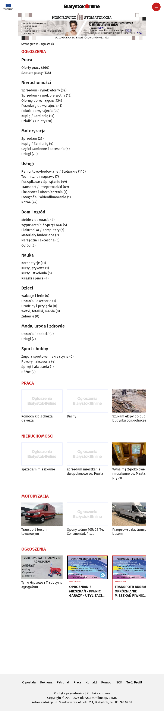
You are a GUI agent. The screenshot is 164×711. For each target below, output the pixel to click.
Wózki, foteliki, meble (38, 311)
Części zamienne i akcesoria (43, 149)
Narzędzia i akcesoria (38, 240)
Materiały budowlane (37, 235)
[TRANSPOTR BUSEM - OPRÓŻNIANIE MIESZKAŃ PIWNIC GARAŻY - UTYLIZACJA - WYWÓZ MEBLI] (133, 567)
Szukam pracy (32, 73)
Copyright (54, 698)
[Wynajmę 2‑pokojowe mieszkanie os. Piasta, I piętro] (133, 454)
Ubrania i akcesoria (36, 301)
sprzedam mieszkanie (38, 469)
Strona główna (29, 44)
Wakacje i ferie (32, 296)
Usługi (26, 154)
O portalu (29, 682)
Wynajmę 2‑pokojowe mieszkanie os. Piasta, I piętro (130, 473)
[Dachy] (87, 401)
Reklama (46, 682)
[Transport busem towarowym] (42, 514)
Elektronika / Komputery (40, 230)
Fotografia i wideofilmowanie (43, 197)
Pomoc (106, 682)
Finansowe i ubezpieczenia (42, 192)
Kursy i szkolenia (34, 273)
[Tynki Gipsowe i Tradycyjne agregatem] (42, 567)
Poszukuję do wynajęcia (39, 106)
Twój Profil (134, 682)
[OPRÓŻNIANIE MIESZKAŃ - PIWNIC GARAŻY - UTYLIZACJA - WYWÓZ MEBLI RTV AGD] (87, 567)
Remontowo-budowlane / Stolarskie (49, 171)
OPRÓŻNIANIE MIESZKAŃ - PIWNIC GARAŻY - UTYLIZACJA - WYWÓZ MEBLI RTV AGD (86, 591)
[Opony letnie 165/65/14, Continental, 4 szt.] (87, 514)
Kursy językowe (32, 268)
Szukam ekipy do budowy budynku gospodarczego (132, 418)
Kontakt (91, 682)
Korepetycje (30, 263)
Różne (26, 202)
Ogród (26, 245)
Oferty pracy (30, 68)
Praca (77, 682)
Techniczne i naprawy (37, 177)
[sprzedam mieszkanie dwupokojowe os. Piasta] (87, 454)
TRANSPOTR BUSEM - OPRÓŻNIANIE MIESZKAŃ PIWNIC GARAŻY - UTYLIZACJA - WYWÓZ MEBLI (132, 591)
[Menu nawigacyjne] (156, 7)
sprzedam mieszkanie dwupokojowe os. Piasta (85, 471)
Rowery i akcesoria (35, 362)
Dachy (71, 416)
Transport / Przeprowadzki (41, 187)
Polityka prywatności (69, 693)
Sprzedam (29, 139)
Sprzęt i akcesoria (35, 367)
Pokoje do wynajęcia (37, 111)
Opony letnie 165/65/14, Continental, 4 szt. (85, 531)
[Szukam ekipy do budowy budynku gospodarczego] (133, 401)
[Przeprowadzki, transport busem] (133, 514)
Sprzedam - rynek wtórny (40, 90)
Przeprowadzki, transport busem (131, 531)
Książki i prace (32, 278)
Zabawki (27, 316)
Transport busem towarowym (34, 531)
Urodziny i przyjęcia (36, 306)
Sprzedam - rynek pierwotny (43, 95)
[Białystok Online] (82, 6)
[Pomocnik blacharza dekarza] (42, 401)
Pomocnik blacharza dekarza (37, 418)
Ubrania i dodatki (35, 334)
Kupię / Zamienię (34, 116)
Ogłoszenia (47, 44)
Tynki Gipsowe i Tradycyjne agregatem (42, 584)
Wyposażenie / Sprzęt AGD (41, 225)
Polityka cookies (98, 693)
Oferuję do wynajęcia (37, 100)
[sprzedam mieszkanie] (42, 454)
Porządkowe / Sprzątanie (40, 182)
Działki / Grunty (33, 121)
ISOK (119, 682)
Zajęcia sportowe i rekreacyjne (45, 356)
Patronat (63, 682)
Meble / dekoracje (35, 220)
